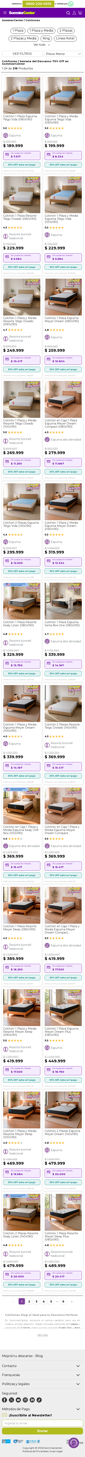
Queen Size (65, 1327)
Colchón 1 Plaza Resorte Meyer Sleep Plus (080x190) (61, 1236)
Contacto (9, 1366)
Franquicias (11, 1375)
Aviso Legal (56, 1451)
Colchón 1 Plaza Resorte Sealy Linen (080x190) (20, 624)
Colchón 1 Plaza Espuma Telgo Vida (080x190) (20, 118)
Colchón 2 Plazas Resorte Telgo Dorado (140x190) (62, 726)
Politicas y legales (15, 1384)
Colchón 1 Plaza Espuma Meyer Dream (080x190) (62, 319)
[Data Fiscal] (6, 1441)
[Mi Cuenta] (75, 13)
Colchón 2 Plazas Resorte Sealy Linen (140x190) (20, 1235)
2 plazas (25, 1327)
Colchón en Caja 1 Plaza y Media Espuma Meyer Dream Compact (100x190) (62, 929)
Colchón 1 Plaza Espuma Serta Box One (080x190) (62, 624)
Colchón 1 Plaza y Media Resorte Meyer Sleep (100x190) (19, 1134)
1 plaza (74, 1323)
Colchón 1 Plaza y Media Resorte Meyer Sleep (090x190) (19, 1031)
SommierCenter (13, 20)
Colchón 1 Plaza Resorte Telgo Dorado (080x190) (20, 217)
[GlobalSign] (18, 1441)
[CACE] (33, 1441)
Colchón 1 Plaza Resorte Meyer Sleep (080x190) (20, 928)
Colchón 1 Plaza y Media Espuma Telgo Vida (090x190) (61, 119)
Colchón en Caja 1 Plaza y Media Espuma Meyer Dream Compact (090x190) (62, 830)
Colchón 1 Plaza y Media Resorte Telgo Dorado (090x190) (19, 321)
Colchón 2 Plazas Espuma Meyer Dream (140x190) (62, 1132)
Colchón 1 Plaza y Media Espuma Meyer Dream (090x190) (61, 526)
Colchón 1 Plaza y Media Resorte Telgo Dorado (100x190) (19, 423)
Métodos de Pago (16, 1409)
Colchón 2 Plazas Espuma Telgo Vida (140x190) (21, 524)
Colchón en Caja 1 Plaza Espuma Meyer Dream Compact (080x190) (61, 423)
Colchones (33, 20)
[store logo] (22, 12)
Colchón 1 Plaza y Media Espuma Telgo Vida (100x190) (61, 219)
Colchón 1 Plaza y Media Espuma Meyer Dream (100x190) (19, 727)
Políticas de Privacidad (35, 1451)
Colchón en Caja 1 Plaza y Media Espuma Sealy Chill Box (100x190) (20, 830)
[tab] (75, 13)
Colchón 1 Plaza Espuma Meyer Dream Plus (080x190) (61, 1031)
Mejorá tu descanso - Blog (22, 1356)
